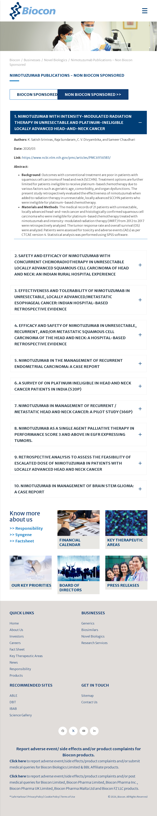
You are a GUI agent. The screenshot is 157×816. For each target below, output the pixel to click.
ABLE (13, 696)
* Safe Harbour (18, 796)
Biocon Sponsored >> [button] (40, 94)
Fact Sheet (17, 649)
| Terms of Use (67, 796)
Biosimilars (89, 630)
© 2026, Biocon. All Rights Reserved (127, 796)
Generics (87, 623)
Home (14, 623)
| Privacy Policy (34, 796)
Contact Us (89, 702)
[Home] (33, 10)
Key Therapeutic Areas (26, 656)
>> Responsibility (26, 528)
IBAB (13, 709)
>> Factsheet (22, 541)
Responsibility (20, 669)
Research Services (94, 643)
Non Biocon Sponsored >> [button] (93, 94)
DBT (13, 702)
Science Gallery (21, 715)
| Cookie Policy (51, 796)
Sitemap (87, 696)
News (14, 662)
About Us (16, 630)
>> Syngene (21, 534)
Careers (15, 643)
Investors (17, 636)
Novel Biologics (93, 636)
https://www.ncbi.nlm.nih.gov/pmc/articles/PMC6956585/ (66, 158)
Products (16, 675)
